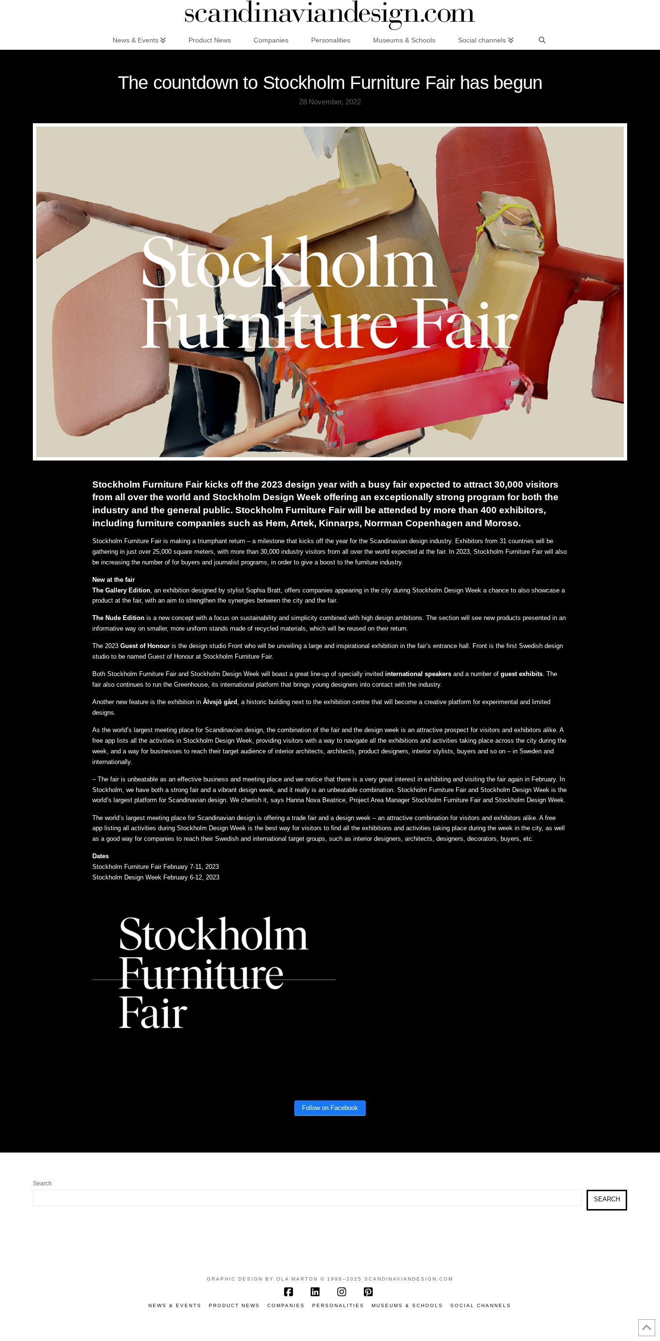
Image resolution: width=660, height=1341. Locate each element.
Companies (286, 1305)
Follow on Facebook (330, 1107)
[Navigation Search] (542, 39)
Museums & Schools (407, 1305)
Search (42, 1183)
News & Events (174, 1305)
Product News (234, 1305)
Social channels (480, 1305)
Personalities (338, 1305)
